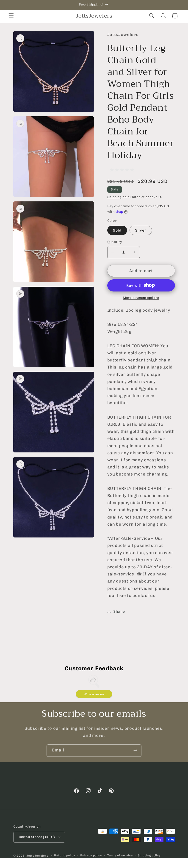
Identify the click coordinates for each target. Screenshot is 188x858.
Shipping (114, 197)
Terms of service (120, 855)
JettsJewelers (37, 855)
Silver (141, 230)
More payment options (141, 297)
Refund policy (64, 855)
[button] (11, 16)
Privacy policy (91, 855)
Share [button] (119, 611)
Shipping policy (149, 855)
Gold (117, 230)
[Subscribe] (135, 750)
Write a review (94, 694)
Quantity (114, 242)
